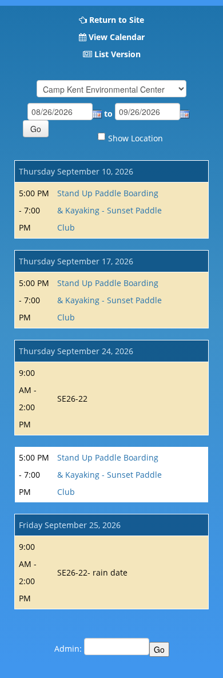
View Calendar (117, 36)
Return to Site (116, 19)
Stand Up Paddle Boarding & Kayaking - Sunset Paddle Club (109, 210)
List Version (117, 54)
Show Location (135, 138)
